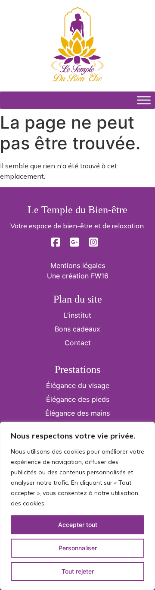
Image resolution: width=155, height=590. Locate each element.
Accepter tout (77, 524)
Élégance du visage (77, 385)
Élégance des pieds (77, 399)
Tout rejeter (78, 571)
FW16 (99, 275)
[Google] (75, 244)
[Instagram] (93, 244)
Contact (78, 342)
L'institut (77, 315)
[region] (77, 506)
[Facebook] (56, 244)
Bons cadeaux (77, 329)
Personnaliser (78, 548)
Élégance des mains (77, 413)
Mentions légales (77, 265)
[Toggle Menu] (144, 100)
